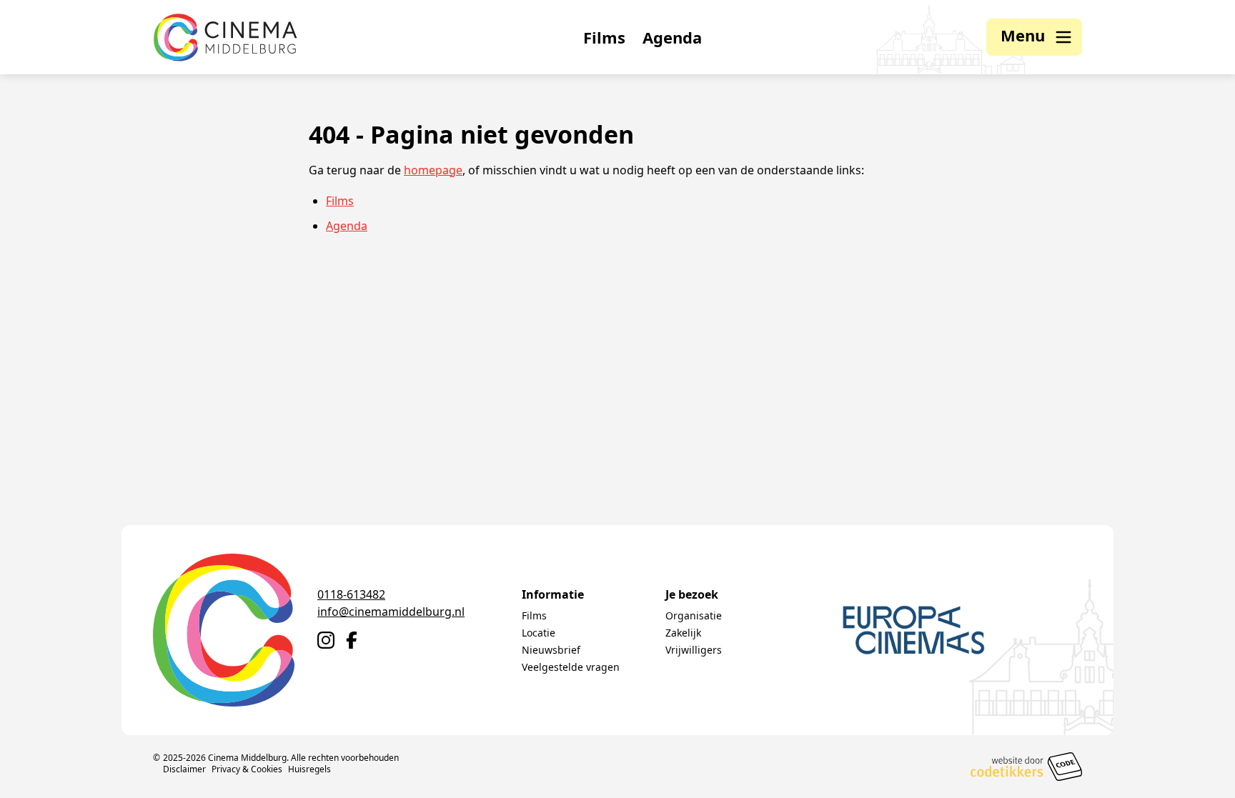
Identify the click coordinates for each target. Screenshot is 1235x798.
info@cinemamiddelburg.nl (391, 611)
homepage (433, 170)
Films (604, 37)
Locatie (538, 632)
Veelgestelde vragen (571, 667)
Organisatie (693, 615)
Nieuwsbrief (551, 650)
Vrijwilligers (693, 650)
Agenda (672, 37)
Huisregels (309, 769)
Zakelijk (683, 632)
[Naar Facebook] (351, 640)
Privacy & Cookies (247, 769)
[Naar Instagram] (325, 640)
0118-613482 (351, 594)
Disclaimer (184, 769)
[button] (1034, 37)
